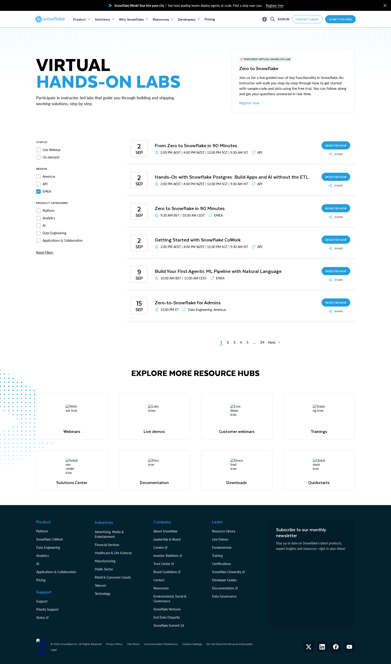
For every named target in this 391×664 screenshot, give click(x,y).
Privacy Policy (114, 644)
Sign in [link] (283, 19)
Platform (42, 531)
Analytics (42, 556)
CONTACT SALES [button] (307, 19)
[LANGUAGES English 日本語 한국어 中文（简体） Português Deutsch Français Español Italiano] (265, 19)
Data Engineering (48, 547)
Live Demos (220, 539)
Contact (159, 580)
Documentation (223, 588)
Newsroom (161, 588)
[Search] (272, 19)
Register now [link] (249, 103)
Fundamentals (221, 547)
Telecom (100, 585)
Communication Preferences (161, 644)
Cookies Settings (192, 644)
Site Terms (133, 644)
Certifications (221, 564)
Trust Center (161, 564)
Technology (102, 593)
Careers (158, 547)
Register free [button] (274, 5)
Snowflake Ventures (167, 609)
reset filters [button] (44, 252)
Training (217, 556)
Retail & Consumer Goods (113, 577)
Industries (104, 522)
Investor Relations (166, 556)
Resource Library (223, 531)
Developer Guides (224, 580)
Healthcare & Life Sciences (113, 553)
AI (37, 564)
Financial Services (107, 545)
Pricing (40, 580)
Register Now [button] (335, 145)
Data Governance (224, 596)
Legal (54, 649)
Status (40, 617)
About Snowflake (165, 531)
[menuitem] (81, 19)
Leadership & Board (167, 539)
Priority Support (47, 609)
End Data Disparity (166, 617)
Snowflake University (226, 572)
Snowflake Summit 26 (168, 625)
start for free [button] (340, 19)
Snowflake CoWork (49, 539)
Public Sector (104, 569)
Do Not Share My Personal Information (229, 644)
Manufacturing (105, 561)
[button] (385, 5)
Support (42, 601)
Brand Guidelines (165, 572)
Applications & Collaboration (56, 572)
